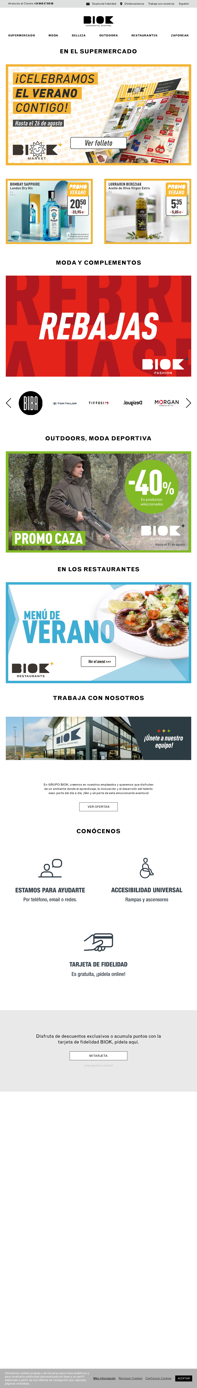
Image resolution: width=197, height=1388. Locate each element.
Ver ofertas (98, 807)
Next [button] (188, 403)
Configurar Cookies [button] (158, 1378)
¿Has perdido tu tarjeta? (98, 1065)
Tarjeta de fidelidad (104, 3)
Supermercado (21, 35)
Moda (53, 35)
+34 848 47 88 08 (43, 3)
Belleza (79, 35)
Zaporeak (180, 35)
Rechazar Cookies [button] (130, 1378)
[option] (30, 403)
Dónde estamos (134, 3)
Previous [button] (8, 403)
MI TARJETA (98, 1056)
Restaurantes (144, 35)
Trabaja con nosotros (161, 3)
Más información (104, 1378)
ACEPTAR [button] (184, 1378)
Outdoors (108, 35)
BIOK (99, 21)
